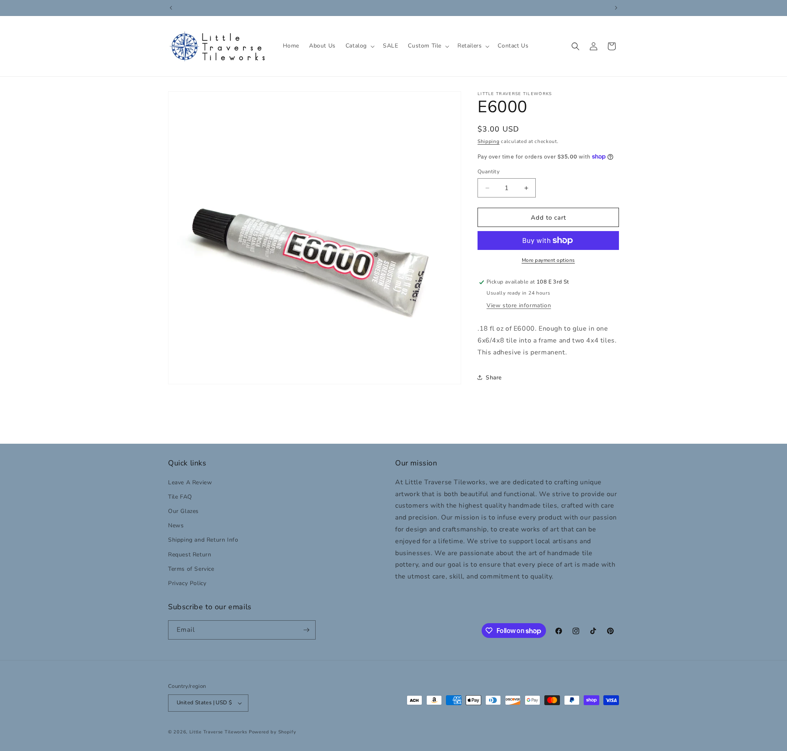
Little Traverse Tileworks (218, 732)
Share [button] (494, 377)
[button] (359, 45)
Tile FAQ (180, 496)
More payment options (548, 260)
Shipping (489, 141)
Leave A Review (190, 482)
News (176, 525)
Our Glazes (183, 511)
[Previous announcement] (171, 8)
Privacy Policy (187, 583)
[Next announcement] (616, 8)
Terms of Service (191, 568)
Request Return (189, 554)
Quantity (489, 171)
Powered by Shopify (272, 732)
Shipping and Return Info (203, 540)
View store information (519, 305)
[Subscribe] (306, 630)
